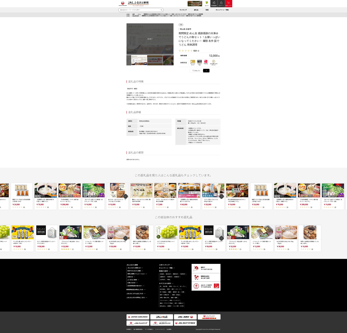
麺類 (133, 14)
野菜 (168, 289)
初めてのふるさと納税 (134, 271)
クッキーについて (159, 329)
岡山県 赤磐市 (185, 29)
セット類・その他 (178, 306)
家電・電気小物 (164, 297)
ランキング (183, 10)
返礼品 (196, 10)
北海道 (162, 274)
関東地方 (175, 274)
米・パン (182, 286)
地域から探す (163, 271)
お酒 (182, 292)
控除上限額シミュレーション (136, 274)
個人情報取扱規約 (138, 329)
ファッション (164, 300)
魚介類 (165, 286)
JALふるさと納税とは (134, 268)
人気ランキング (164, 265)
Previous (125, 196)
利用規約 (129, 329)
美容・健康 (174, 297)
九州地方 (162, 279)
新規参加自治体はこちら (135, 289)
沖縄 (168, 279)
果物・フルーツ (173, 286)
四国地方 (176, 277)
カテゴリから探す (165, 283)
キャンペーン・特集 (222, 10)
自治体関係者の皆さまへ (135, 285)
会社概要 (169, 329)
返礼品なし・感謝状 (165, 306)
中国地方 (169, 277)
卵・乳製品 (163, 292)
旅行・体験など (179, 303)
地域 (207, 10)
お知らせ (130, 277)
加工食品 (162, 289)
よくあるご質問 (132, 280)
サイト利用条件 (149, 329)
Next (221, 196)
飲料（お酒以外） (165, 295)
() (198, 50)
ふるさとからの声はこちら (136, 297)
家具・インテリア (175, 300)
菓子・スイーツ (176, 289)
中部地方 (182, 274)
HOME (128, 14)
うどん (139, 14)
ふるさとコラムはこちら (135, 293)
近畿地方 (162, 277)
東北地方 (168, 274)
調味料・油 (176, 292)
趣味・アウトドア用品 (166, 303)
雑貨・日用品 (176, 295)
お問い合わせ (131, 283)
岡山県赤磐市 (135, 15)
